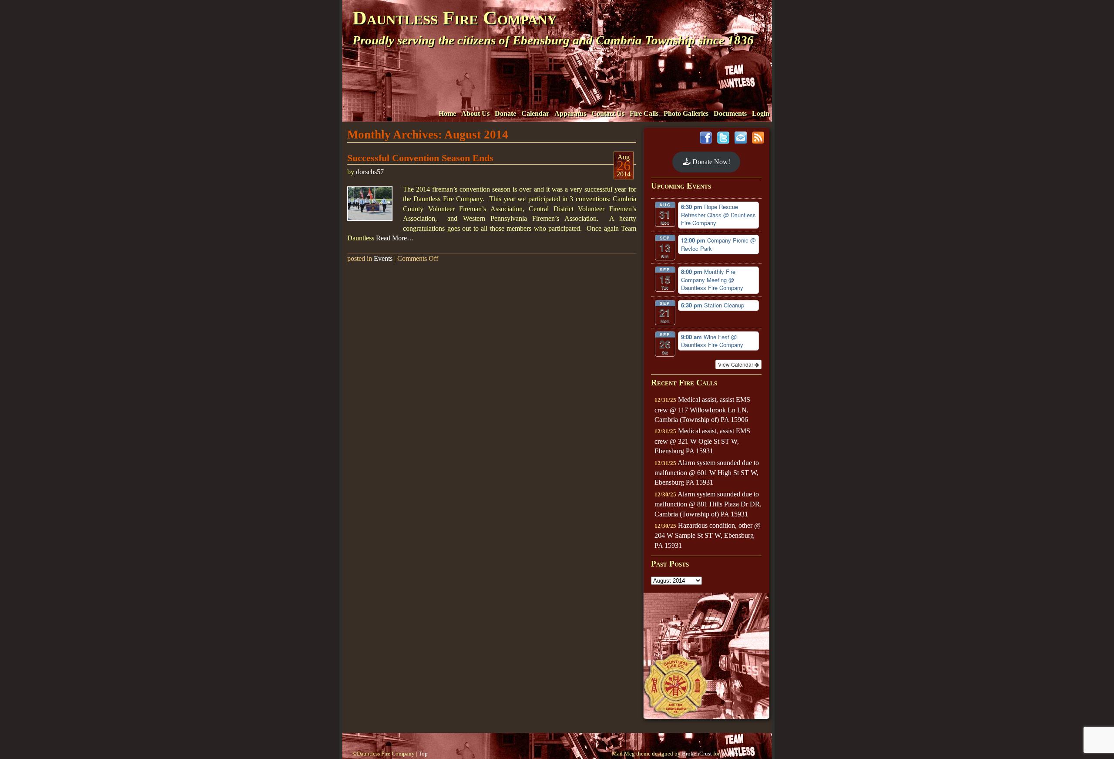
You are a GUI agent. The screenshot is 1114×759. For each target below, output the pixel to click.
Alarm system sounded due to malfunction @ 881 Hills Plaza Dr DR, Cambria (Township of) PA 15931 (708, 504)
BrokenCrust (697, 754)
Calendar (535, 113)
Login (760, 113)
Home (447, 113)
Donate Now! (710, 161)
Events (383, 258)
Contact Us (607, 113)
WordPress (733, 754)
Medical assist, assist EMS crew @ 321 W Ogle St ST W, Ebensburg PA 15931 (702, 441)
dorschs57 (370, 171)
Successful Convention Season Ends (420, 157)
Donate (505, 113)
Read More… (395, 238)
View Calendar (736, 364)
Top (423, 754)
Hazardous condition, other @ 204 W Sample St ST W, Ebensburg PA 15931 (707, 535)
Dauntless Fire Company (454, 18)
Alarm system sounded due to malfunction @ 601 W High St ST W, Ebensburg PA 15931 (706, 472)
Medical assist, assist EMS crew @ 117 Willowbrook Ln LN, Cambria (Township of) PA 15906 (702, 409)
